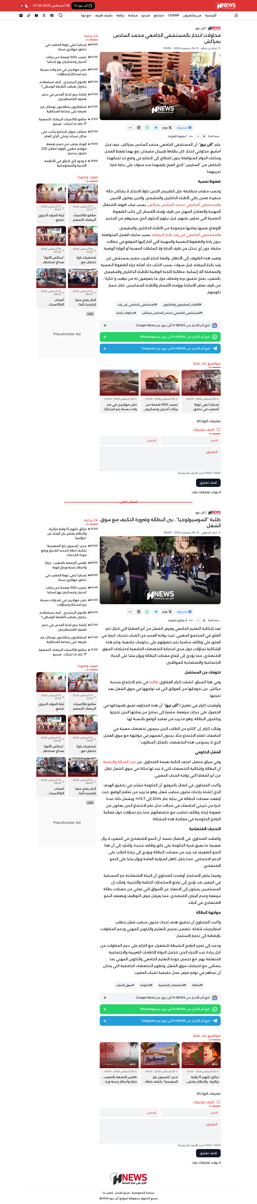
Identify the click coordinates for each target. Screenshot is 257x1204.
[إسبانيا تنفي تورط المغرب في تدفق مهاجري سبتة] (201, 391)
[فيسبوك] (51, 15)
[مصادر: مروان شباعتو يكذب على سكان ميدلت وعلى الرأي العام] (67, 135)
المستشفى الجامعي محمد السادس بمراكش (184, 205)
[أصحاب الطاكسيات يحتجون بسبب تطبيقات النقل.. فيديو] (51, 288)
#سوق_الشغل (125, 985)
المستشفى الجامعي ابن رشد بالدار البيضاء (186, 235)
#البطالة (197, 985)
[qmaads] (128, 1178)
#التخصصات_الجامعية (172, 985)
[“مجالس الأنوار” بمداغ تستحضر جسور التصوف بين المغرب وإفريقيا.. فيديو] (51, 246)
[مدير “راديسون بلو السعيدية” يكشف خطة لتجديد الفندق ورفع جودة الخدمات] (160, 1064)
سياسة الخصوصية (143, 1192)
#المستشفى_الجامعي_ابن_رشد (137, 304)
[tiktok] (28, 15)
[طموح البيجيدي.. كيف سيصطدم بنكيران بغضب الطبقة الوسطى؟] (67, 85)
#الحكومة (146, 985)
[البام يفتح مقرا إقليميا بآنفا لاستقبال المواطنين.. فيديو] (83, 288)
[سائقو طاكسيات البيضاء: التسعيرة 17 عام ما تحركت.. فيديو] (67, 123)
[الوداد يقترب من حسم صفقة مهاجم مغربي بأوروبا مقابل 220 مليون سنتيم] (67, 150)
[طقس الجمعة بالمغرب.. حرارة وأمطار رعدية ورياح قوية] (119, 1064)
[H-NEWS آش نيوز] (225, 5)
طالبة (153, 682)
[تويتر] (44, 15)
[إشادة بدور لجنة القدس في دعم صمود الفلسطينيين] (67, 98)
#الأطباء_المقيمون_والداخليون (182, 304)
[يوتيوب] (36, 15)
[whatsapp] (147, 127)
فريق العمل (122, 1192)
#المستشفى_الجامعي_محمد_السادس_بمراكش (172, 313)
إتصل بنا (108, 1192)
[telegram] (156, 127)
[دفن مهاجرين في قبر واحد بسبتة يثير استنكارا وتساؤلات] (119, 391)
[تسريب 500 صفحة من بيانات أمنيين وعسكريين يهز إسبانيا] (160, 391)
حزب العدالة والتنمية (120, 762)
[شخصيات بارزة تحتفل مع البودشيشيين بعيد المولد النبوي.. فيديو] (83, 246)
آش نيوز (200, 28)
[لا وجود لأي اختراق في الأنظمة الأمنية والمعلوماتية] (67, 164)
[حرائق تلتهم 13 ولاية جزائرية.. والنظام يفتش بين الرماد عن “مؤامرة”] (201, 1064)
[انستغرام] (20, 15)
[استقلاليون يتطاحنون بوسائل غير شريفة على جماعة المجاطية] (67, 110)
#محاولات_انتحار (126, 313)
